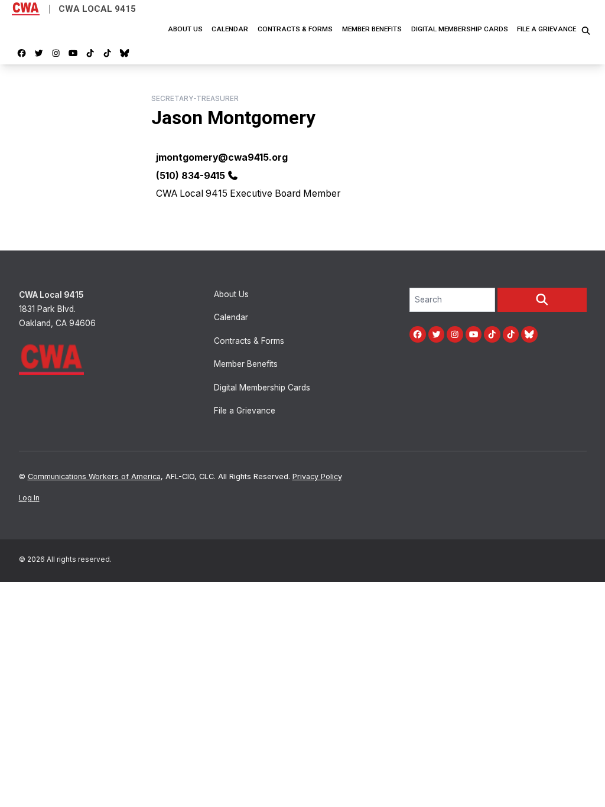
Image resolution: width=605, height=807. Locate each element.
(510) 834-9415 (190, 175)
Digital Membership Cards (459, 29)
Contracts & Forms (295, 29)
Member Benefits (372, 29)
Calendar (230, 29)
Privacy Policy (317, 476)
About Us (185, 29)
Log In (29, 498)
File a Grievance (546, 29)
